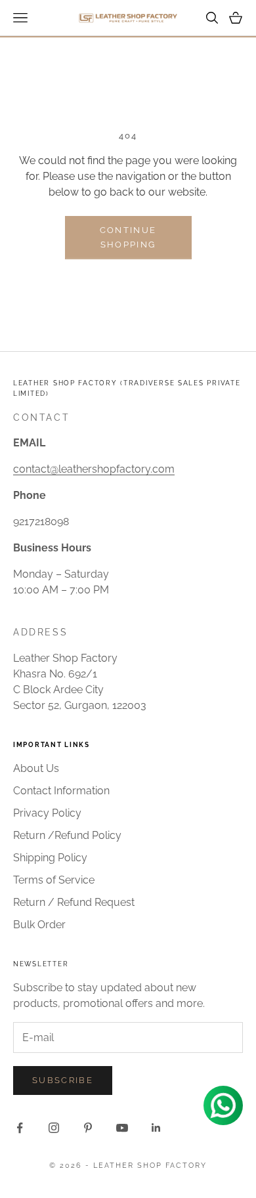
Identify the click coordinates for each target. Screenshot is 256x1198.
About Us (36, 768)
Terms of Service (54, 880)
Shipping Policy (50, 857)
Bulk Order (39, 924)
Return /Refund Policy (67, 835)
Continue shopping (128, 237)
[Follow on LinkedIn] (156, 1127)
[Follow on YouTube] (122, 1127)
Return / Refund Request (74, 902)
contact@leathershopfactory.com (94, 469)
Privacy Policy (47, 813)
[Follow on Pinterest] (88, 1127)
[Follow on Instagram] (53, 1127)
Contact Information (61, 790)
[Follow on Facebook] (19, 1127)
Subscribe (62, 1080)
